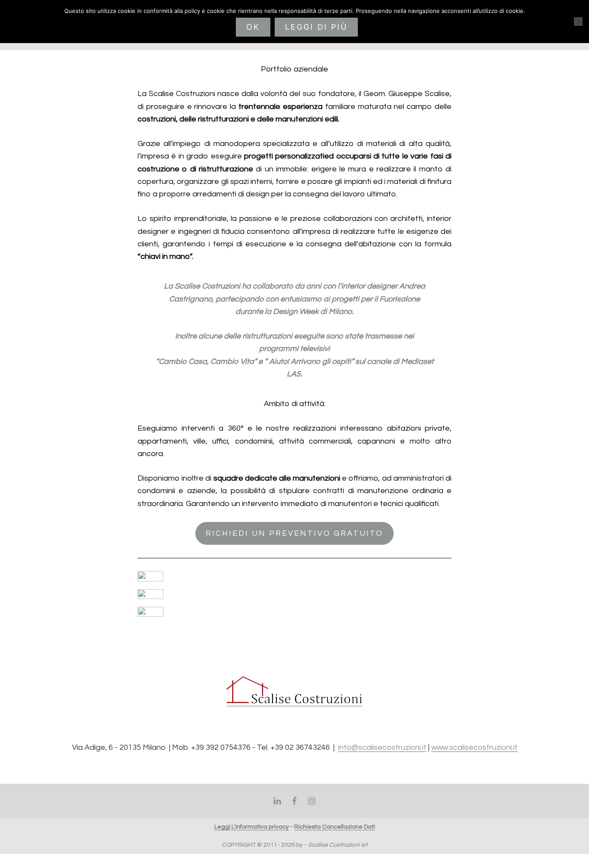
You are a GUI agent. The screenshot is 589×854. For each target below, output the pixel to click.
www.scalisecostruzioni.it (474, 747)
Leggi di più (316, 26)
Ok (253, 26)
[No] (578, 21)
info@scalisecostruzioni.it (382, 747)
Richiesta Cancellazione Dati (334, 827)
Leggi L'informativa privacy (251, 827)
